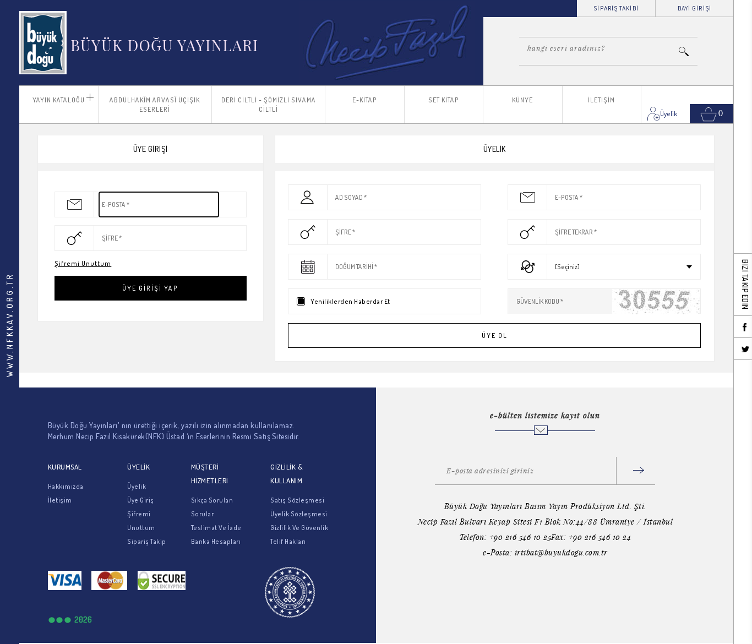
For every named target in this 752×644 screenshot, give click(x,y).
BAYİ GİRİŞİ (694, 8)
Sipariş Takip (146, 541)
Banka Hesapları (216, 541)
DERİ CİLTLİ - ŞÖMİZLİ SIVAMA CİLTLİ (268, 104)
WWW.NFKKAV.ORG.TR (9, 324)
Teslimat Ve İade (216, 527)
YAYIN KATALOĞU (58, 100)
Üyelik (136, 486)
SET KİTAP (443, 100)
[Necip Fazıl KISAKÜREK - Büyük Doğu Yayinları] (140, 42)
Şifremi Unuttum (83, 263)
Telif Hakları (288, 541)
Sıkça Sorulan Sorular (212, 507)
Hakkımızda (66, 486)
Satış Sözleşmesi (297, 500)
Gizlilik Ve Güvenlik (299, 527)
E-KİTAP (364, 100)
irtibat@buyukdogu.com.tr (561, 552)
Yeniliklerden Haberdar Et (350, 301)
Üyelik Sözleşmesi (299, 514)
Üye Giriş (140, 500)
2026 (83, 619)
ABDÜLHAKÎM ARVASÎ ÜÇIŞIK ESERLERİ (155, 104)
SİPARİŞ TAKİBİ (615, 8)
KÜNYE (522, 100)
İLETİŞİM (601, 100)
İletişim (60, 500)
